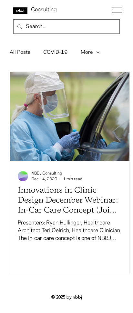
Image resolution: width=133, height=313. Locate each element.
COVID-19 (55, 52)
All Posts (20, 52)
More (87, 52)
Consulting (44, 9)
